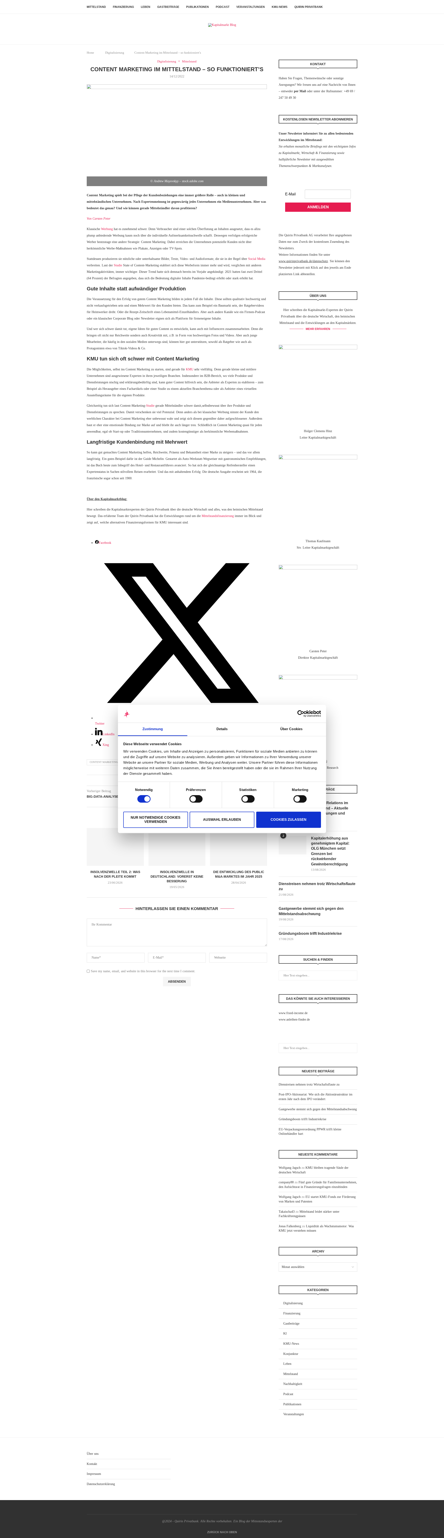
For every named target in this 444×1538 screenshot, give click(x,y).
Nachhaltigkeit (292, 1384)
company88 (286, 1182)
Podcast (222, 7)
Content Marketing (104, 762)
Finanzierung (123, 7)
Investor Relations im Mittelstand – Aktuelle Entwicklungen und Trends (329, 810)
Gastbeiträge (168, 7)
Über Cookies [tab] (291, 729)
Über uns (93, 1453)
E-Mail (290, 194)
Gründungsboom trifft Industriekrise (310, 933)
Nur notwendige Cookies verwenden (155, 819)
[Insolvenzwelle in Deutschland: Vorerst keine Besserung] (177, 847)
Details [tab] (222, 729)
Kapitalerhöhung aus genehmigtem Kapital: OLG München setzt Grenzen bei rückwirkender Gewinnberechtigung (330, 851)
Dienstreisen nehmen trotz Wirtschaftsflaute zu (317, 886)
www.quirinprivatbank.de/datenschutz (303, 261)
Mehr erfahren (318, 329)
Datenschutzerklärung (101, 1484)
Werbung (107, 229)
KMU (189, 369)
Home (90, 52)
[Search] (355, 7)
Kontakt (92, 1464)
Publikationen (197, 7)
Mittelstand (96, 7)
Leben (145, 7)
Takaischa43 (287, 1211)
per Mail (300, 91)
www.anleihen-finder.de (294, 1019)
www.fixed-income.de (293, 1013)
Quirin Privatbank (308, 7)
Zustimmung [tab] (152, 729)
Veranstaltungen (250, 7)
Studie (118, 265)
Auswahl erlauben (222, 819)
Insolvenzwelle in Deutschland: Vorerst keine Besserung (177, 876)
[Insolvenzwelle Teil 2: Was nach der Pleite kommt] (115, 847)
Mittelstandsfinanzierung (218, 516)
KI (285, 1333)
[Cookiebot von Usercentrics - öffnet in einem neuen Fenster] (301, 713)
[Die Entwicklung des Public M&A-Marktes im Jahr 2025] (238, 847)
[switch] (196, 799)
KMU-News (279, 7)
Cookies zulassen (288, 819)
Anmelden (318, 207)
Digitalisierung (114, 52)
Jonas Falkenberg (290, 1226)
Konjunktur (290, 1354)
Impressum (94, 1474)
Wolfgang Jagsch (290, 1167)
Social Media (256, 259)
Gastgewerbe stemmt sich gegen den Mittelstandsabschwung (311, 911)
